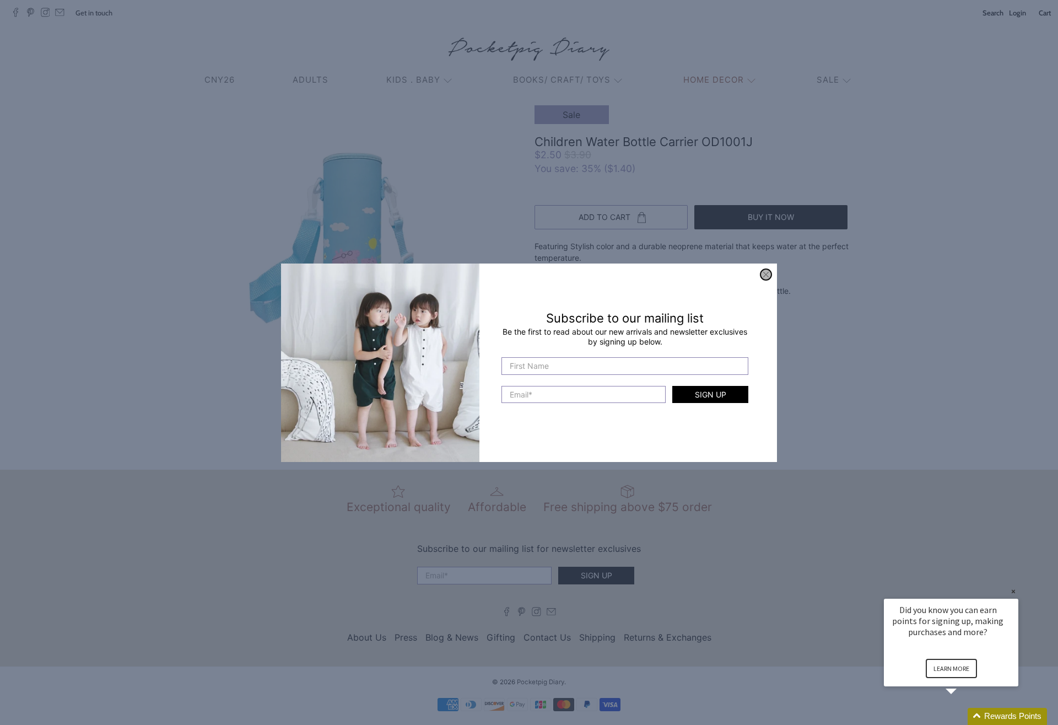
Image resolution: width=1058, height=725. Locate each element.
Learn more (951, 668)
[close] (765, 274)
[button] (964, 716)
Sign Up (710, 394)
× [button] (1013, 591)
